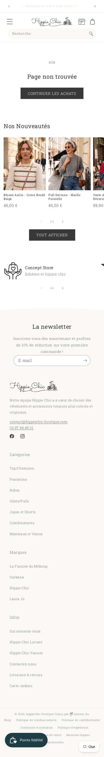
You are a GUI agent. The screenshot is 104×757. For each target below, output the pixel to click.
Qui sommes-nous (25, 631)
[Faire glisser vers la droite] (62, 221)
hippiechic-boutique (40, 714)
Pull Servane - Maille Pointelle (64, 197)
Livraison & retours (26, 675)
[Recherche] (91, 33)
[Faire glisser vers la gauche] (41, 221)
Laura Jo (17, 598)
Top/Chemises (22, 468)
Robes (15, 490)
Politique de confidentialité (81, 720)
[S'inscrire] (85, 360)
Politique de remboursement (36, 720)
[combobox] (52, 33)
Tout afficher (52, 234)
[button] (9, 21)
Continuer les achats (52, 93)
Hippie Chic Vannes (26, 653)
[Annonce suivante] (95, 6)
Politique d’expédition (73, 727)
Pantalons (18, 479)
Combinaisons (22, 522)
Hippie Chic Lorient (26, 642)
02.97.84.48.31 (21, 427)
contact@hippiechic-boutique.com (39, 421)
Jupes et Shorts (23, 512)
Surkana (17, 577)
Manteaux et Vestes (26, 534)
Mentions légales (78, 735)
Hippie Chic (19, 588)
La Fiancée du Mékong (29, 566)
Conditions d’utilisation (36, 727)
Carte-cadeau (21, 685)
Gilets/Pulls (19, 501)
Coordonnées (54, 742)
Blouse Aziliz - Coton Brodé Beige (24, 197)
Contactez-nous (23, 664)
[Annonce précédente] (9, 6)
